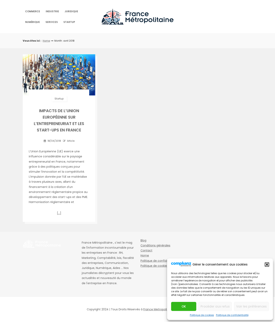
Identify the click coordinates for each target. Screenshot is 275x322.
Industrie (52, 11)
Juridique (71, 11)
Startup (69, 22)
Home (46, 40)
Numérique (32, 22)
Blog (143, 240)
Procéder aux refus (215, 306)
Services (51, 22)
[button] (267, 265)
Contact (146, 250)
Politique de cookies (202, 315)
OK (184, 306)
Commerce (32, 11)
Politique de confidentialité (232, 315)
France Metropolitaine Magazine (165, 309)
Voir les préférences (251, 306)
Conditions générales (155, 245)
